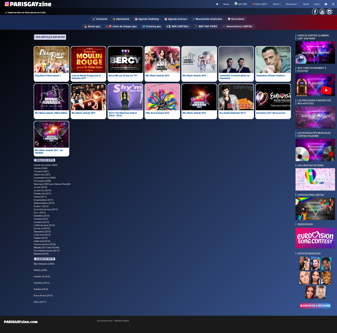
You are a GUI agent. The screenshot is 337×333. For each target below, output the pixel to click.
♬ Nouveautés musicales (207, 18)
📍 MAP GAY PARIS (206, 26)
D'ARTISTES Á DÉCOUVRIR (316, 305)
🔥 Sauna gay (92, 26)
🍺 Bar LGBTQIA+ (178, 26)
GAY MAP (242, 4)
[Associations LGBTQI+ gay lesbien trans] (315, 209)
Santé (306, 4)
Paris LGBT (260, 4)
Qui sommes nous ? (105, 321)
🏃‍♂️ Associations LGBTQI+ (238, 26)
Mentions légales (122, 321)
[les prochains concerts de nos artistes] (315, 117)
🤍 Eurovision (236, 18)
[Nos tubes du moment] (315, 85)
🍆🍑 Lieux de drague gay (121, 26)
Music (276, 4)
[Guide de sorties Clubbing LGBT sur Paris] (315, 52)
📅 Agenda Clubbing (147, 18)
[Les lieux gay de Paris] (315, 179)
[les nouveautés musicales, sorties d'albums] (315, 150)
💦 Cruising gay (151, 26)
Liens (316, 4)
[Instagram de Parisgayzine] (329, 12)
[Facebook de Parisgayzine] (315, 12)
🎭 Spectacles (121, 18)
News (226, 4)
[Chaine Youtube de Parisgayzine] (322, 12)
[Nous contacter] (326, 4)
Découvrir (291, 4)
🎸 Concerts (100, 18)
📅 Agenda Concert (175, 18)
